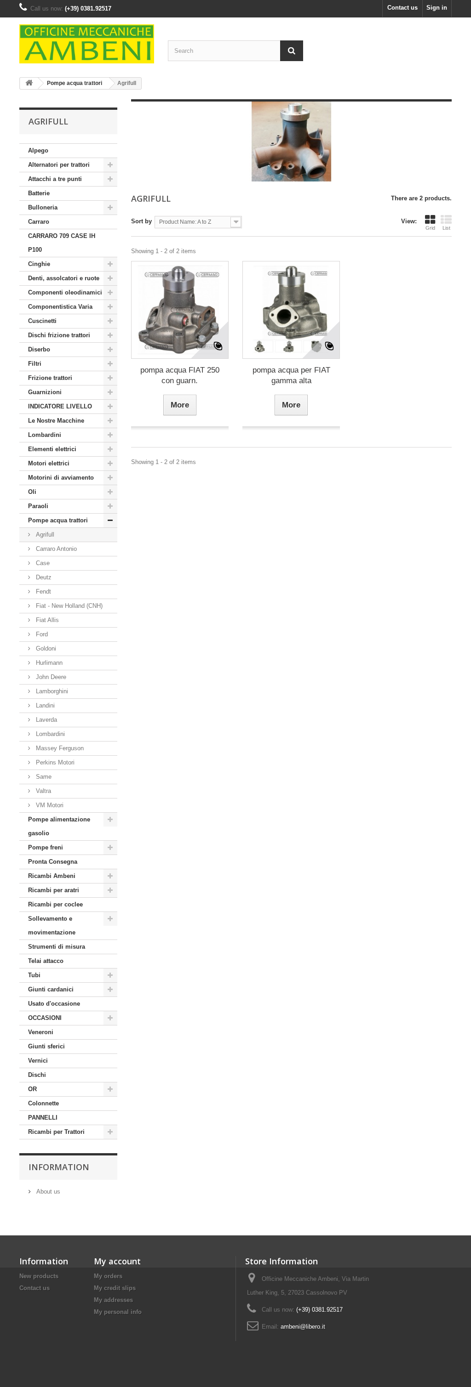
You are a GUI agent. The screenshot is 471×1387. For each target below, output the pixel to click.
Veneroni (40, 1032)
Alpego (38, 150)
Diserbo (39, 349)
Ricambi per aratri (53, 890)
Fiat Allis (46, 620)
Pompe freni (45, 847)
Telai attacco (45, 960)
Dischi (37, 1074)
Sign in (436, 7)
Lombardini (44, 434)
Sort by (141, 221)
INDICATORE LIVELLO (60, 406)
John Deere (50, 677)
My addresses (113, 1299)
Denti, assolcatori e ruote (63, 278)
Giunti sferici (46, 1046)
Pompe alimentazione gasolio (59, 826)
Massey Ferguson (59, 748)
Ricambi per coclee (55, 904)
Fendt (42, 591)
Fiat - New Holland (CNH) (68, 605)
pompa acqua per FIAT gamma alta (291, 375)
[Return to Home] (29, 83)
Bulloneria (42, 207)
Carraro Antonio (55, 548)
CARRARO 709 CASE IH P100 (61, 242)
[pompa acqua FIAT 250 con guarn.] (180, 310)
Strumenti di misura (56, 946)
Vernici (38, 1060)
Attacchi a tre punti (55, 178)
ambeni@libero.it (303, 1326)
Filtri (34, 363)
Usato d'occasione (54, 1003)
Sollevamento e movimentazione (51, 925)
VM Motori (48, 805)
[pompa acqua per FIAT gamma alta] (291, 310)
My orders (108, 1276)
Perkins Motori (54, 762)
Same (43, 776)
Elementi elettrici (52, 449)
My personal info (118, 1311)
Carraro (38, 221)
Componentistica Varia (60, 306)
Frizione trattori (50, 377)
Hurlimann (48, 662)
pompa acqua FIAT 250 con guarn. (179, 375)
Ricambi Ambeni (51, 875)
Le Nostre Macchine (56, 420)
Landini (44, 705)
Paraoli (38, 506)
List (446, 228)
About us (47, 1191)
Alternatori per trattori (59, 164)
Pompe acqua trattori (58, 520)
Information (59, 1166)
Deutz (43, 577)
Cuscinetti (42, 320)
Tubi (34, 975)
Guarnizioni (45, 392)
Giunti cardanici (51, 989)
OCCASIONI (45, 1017)
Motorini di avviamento (61, 477)
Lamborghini (51, 691)
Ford (41, 634)
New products (38, 1276)
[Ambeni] (86, 43)
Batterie (39, 193)
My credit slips (115, 1288)
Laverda (45, 719)
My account (117, 1261)
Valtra (42, 790)
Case (42, 563)
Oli (32, 491)
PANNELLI (42, 1117)
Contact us (402, 7)
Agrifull (44, 534)
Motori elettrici (48, 463)
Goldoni (45, 648)
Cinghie (39, 263)
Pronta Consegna (52, 861)
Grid (430, 228)
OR (32, 1089)
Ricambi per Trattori (56, 1131)
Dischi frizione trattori (59, 335)
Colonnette (43, 1103)
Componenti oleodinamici (65, 292)
